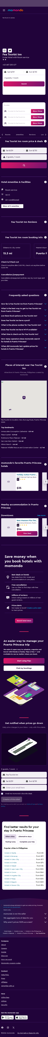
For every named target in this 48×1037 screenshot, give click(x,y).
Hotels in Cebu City (11, 859)
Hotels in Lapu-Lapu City (13, 869)
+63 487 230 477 (9, 65)
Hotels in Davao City (12, 885)
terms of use (31, 804)
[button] (4, 10)
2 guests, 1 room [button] (11, 78)
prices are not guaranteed (11, 907)
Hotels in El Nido (10, 863)
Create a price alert (34, 608)
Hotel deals (7, 931)
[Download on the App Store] (21, 1017)
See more (41, 515)
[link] (27, 533)
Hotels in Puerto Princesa (25, 933)
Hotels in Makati (10, 866)
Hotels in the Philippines (33, 931)
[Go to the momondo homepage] (15, 10)
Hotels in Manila (10, 853)
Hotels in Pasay (10, 879)
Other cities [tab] (10, 836)
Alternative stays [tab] (25, 836)
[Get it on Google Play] (7, 1017)
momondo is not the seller (14, 914)
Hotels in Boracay (11, 856)
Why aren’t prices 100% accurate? (17, 922)
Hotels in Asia (18, 931)
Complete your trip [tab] (27, 842)
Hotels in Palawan (8, 933)
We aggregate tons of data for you (18, 918)
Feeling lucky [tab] (10, 842)
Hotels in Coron (10, 872)
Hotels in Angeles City (12, 875)
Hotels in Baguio (10, 882)
